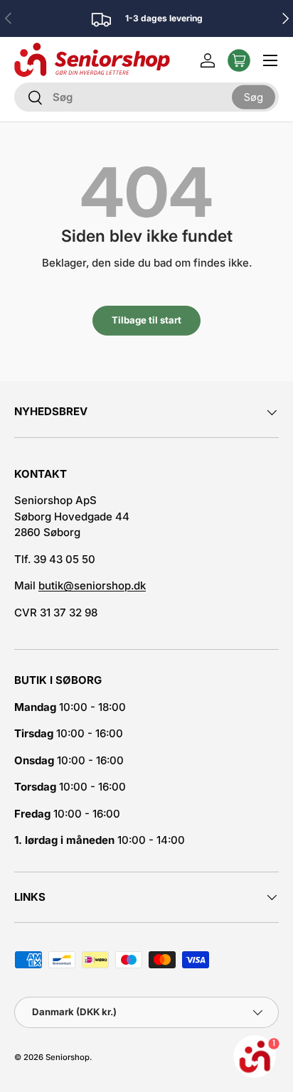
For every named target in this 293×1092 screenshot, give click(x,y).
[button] (239, 60)
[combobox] (146, 97)
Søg (253, 96)
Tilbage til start (146, 320)
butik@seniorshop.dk (92, 585)
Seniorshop (68, 1057)
